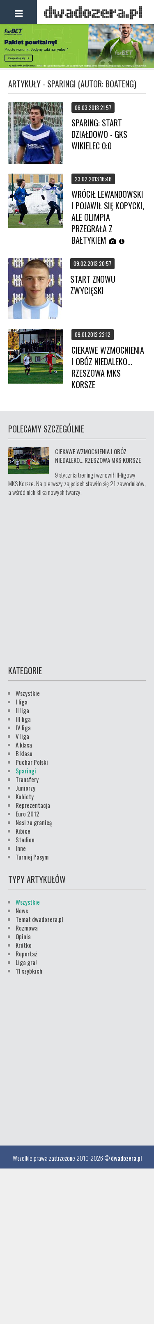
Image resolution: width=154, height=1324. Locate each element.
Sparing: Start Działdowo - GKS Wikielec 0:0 (99, 134)
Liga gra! (26, 962)
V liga (22, 736)
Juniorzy (25, 787)
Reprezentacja (33, 804)
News (22, 910)
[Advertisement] (77, 579)
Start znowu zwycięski (92, 285)
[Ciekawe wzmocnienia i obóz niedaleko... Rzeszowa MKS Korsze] (35, 357)
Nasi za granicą (34, 822)
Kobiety (25, 796)
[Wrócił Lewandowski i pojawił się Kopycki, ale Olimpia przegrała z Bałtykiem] (35, 202)
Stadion (25, 839)
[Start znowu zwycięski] (35, 289)
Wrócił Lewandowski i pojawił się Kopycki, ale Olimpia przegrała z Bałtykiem (107, 217)
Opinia (23, 936)
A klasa (24, 744)
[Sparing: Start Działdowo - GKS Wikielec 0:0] (35, 133)
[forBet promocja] (77, 65)
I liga (22, 701)
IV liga (23, 727)
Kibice (23, 830)
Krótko (24, 944)
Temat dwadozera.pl (39, 919)
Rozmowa (27, 927)
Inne (21, 848)
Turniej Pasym (32, 856)
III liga (23, 718)
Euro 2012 (27, 813)
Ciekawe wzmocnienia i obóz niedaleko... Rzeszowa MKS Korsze (107, 367)
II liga (22, 710)
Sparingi (26, 770)
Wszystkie (28, 692)
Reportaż (26, 953)
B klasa (24, 753)
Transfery (27, 779)
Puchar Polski (32, 761)
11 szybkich (29, 970)
